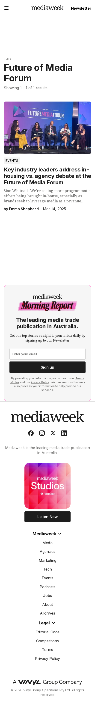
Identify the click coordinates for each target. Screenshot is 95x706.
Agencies (48, 551)
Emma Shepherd (24, 209)
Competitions (47, 641)
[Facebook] (31, 434)
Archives (47, 613)
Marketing (47, 560)
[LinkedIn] (64, 434)
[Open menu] (6, 9)
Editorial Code (47, 632)
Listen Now (47, 516)
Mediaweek (44, 533)
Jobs (47, 595)
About (47, 604)
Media (47, 543)
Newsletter (81, 8)
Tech (47, 569)
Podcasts (48, 587)
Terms (47, 649)
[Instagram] (42, 434)
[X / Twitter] (53, 434)
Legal (44, 623)
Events (12, 161)
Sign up (47, 367)
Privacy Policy (40, 382)
